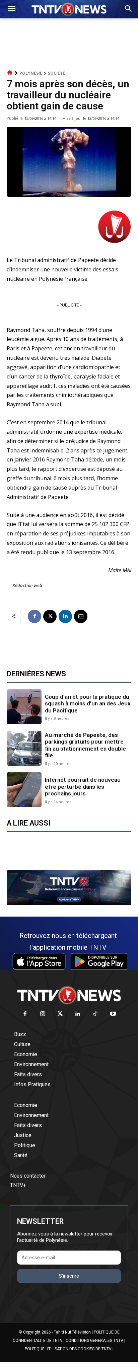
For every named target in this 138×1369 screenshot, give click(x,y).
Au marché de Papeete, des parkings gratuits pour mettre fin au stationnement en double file (85, 745)
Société (56, 73)
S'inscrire (69, 1276)
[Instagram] (43, 1014)
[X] (50, 616)
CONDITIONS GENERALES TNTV (94, 1340)
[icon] (10, 73)
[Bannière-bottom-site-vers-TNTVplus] (69, 904)
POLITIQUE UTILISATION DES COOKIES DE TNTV (68, 1349)
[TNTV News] (69, 995)
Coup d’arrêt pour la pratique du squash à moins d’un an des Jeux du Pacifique (88, 703)
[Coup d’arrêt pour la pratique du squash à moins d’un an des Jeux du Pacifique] (24, 706)
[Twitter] (60, 1014)
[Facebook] (34, 616)
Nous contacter (28, 1176)
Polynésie (30, 73)
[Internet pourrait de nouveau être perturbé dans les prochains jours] (24, 789)
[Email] (80, 616)
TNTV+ (18, 1185)
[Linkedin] (65, 616)
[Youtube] (113, 1014)
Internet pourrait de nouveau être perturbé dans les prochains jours (83, 786)
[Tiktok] (95, 1014)
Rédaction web (27, 585)
